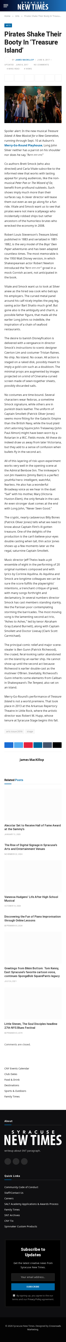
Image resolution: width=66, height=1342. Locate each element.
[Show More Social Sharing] (58, 77)
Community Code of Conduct (21, 1187)
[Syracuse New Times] (33, 5)
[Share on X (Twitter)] (19, 77)
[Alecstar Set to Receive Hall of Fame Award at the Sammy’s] (33, 805)
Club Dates (10, 1074)
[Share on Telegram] (49, 77)
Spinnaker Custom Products (20, 1226)
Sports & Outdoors (15, 1091)
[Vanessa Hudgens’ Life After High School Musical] (33, 876)
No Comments (41, 65)
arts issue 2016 (14, 731)
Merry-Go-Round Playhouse (23, 145)
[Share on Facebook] (9, 77)
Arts (8, 25)
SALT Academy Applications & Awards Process (31, 1204)
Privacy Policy (34, 1299)
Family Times (12, 1096)
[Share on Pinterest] (29, 77)
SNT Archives (12, 1215)
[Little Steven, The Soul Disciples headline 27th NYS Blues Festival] (33, 1003)
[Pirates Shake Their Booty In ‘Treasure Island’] (33, 104)
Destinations (11, 1085)
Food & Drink (12, 1079)
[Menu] (6, 6)
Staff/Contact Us (13, 1192)
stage (30, 731)
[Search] (60, 6)
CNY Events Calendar (16, 1068)
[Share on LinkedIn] (39, 77)
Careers (9, 1198)
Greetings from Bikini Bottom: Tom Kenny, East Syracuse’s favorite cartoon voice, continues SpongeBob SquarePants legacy (32, 972)
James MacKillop (24, 60)
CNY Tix (8, 1220)
